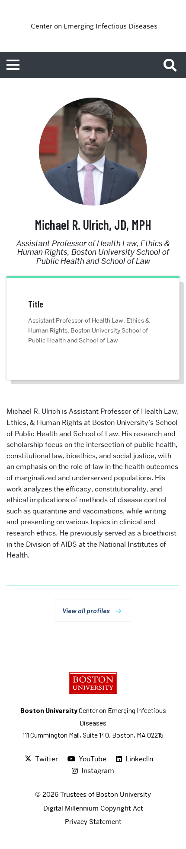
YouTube (92, 758)
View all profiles (86, 610)
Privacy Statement (93, 821)
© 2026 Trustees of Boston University (93, 794)
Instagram (97, 770)
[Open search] (173, 65)
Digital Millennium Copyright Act (93, 808)
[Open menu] (13, 65)
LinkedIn (139, 758)
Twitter (46, 758)
